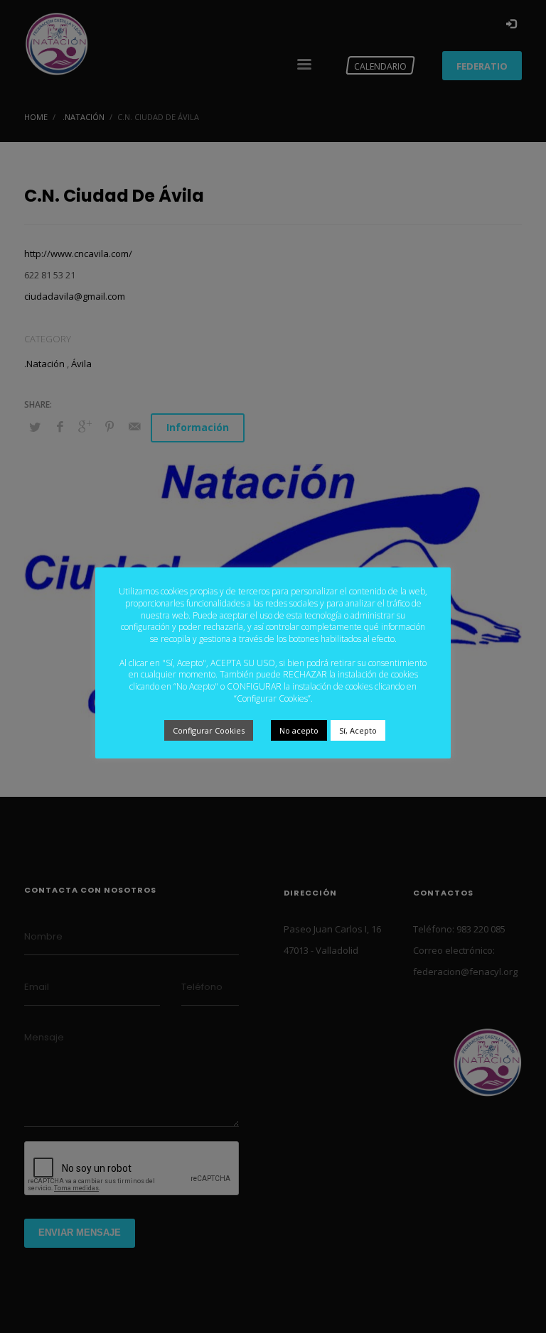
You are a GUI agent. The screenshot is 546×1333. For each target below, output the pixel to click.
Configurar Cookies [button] (209, 730)
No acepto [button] (298, 730)
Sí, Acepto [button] (358, 730)
